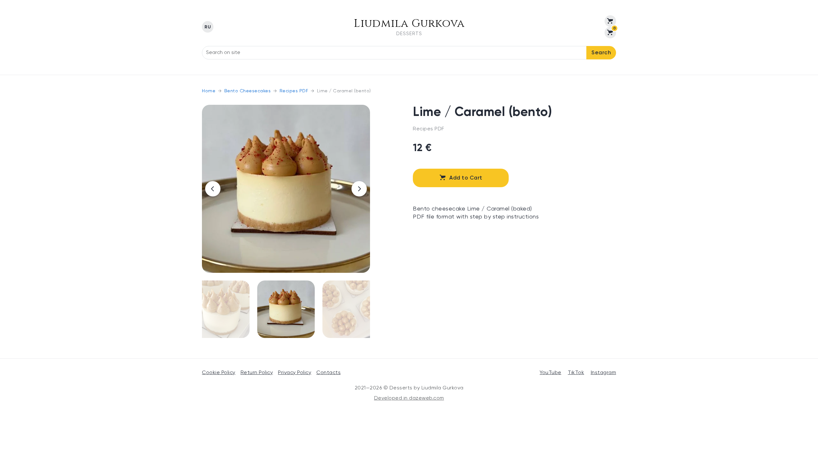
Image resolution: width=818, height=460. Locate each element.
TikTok (576, 372)
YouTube (550, 372)
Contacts (328, 372)
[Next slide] (359, 188)
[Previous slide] (212, 188)
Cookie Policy (218, 372)
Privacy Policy (294, 372)
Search (601, 53)
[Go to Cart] (610, 21)
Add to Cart (465, 178)
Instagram (603, 372)
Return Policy (257, 372)
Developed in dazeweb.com (409, 398)
